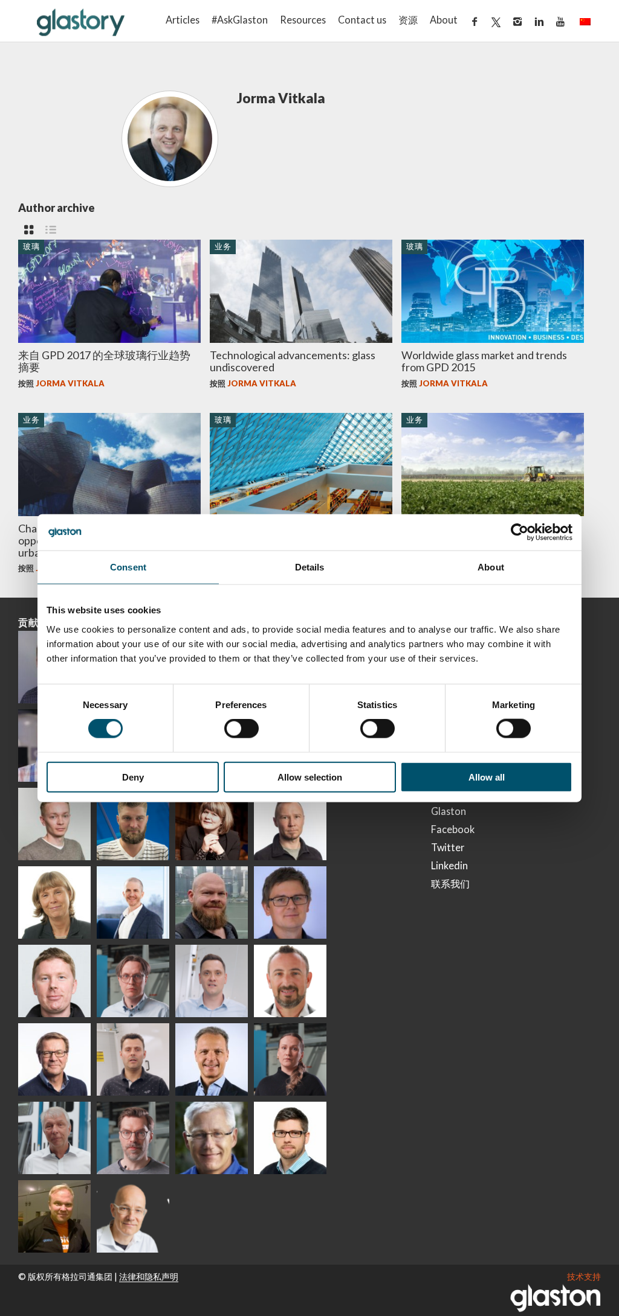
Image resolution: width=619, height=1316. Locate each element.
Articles (182, 19)
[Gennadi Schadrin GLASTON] (290, 902)
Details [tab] (310, 567)
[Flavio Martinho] (133, 1059)
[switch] (241, 728)
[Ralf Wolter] (54, 1138)
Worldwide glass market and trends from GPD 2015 (484, 361)
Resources (303, 19)
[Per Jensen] (211, 1138)
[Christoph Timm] (133, 1216)
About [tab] (491, 567)
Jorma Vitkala (70, 383)
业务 (223, 246)
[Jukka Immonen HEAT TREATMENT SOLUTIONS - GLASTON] (290, 824)
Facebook (453, 829)
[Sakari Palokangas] (133, 1138)
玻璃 (31, 246)
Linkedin (449, 865)
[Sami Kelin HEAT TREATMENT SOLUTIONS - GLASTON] (54, 1216)
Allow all (486, 776)
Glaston (448, 811)
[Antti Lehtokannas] (133, 981)
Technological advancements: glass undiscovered (292, 361)
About (444, 19)
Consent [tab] (128, 567)
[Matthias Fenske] (211, 981)
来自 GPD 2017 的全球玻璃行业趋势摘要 (104, 361)
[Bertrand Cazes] (290, 981)
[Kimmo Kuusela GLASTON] (133, 824)
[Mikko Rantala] (54, 981)
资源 (408, 19)
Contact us (362, 19)
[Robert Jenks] (133, 902)
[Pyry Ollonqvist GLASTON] (290, 1138)
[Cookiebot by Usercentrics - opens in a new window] (519, 532)
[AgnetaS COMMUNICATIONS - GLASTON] (54, 902)
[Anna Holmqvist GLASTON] (211, 824)
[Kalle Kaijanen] (54, 824)
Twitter (447, 847)
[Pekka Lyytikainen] (211, 902)
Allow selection (309, 776)
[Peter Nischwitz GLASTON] (211, 1059)
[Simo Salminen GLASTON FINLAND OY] (54, 1059)
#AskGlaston (240, 19)
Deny (133, 776)
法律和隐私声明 (148, 1276)
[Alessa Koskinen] (290, 1059)
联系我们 (450, 883)
